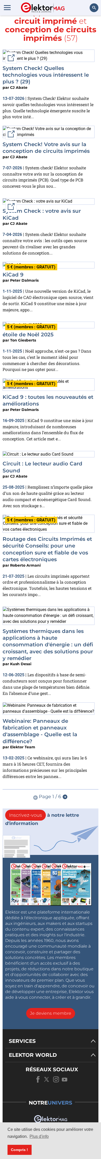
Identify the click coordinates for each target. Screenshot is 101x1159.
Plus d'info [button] (39, 1136)
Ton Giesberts (23, 340)
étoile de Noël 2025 (28, 334)
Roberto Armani (25, 565)
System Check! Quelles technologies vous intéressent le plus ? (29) (46, 75)
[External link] (37, 201)
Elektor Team (22, 747)
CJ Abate (18, 87)
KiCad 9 (13, 275)
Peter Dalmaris (24, 280)
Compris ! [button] (19, 1150)
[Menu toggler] (7, 7)
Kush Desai (20, 664)
